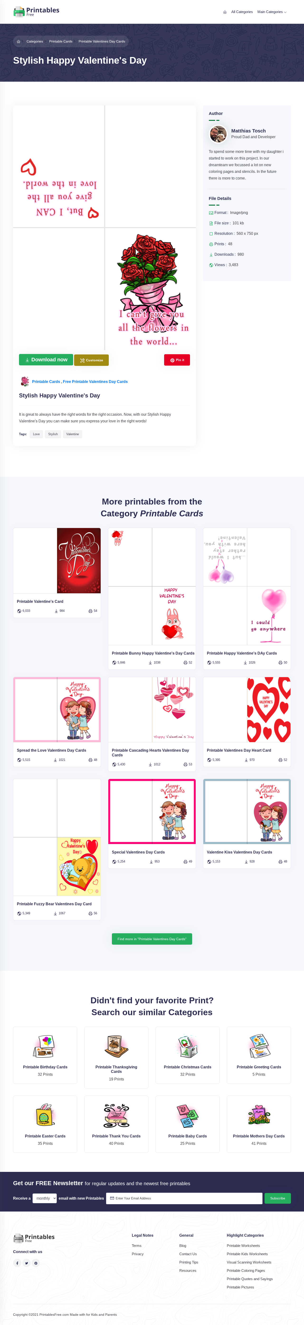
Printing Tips (188, 1262)
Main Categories (270, 12)
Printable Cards (46, 382)
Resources (187, 1270)
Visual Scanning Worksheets (249, 1262)
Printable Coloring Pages (246, 1270)
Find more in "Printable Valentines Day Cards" (152, 939)
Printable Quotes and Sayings (250, 1279)
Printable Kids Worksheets (247, 1254)
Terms (137, 1246)
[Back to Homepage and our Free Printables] (18, 41)
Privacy (138, 1254)
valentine (72, 434)
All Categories (242, 12)
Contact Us (188, 1254)
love (36, 434)
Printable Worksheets (243, 1246)
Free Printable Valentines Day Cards (95, 382)
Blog (182, 1246)
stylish (53, 434)
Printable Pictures (240, 1287)
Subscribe (277, 1198)
